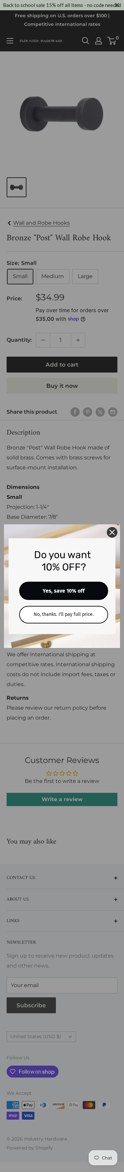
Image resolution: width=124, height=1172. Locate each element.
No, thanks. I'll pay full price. (64, 614)
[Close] (112, 532)
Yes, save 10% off (64, 591)
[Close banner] (117, 5)
